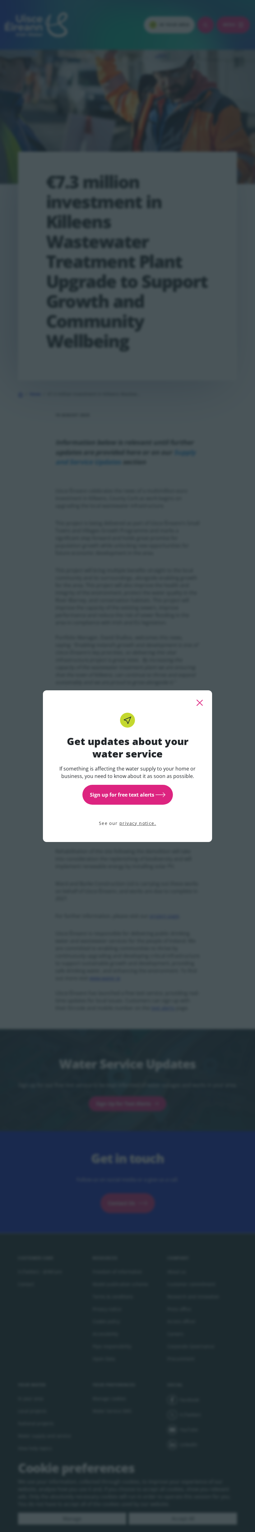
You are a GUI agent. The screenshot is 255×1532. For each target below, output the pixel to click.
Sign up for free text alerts (122, 794)
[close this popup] (199, 702)
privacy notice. (137, 823)
